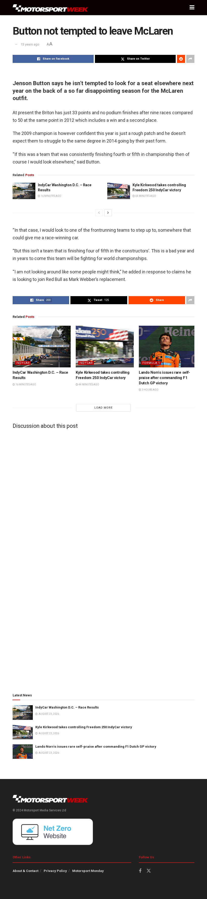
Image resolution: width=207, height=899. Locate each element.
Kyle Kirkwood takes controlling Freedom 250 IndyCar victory (83, 727)
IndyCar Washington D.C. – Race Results (67, 707)
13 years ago (30, 44)
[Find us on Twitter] (148, 871)
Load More (103, 407)
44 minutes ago (145, 196)
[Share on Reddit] (181, 59)
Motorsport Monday (88, 871)
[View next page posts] (108, 212)
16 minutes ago (50, 196)
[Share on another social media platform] (190, 59)
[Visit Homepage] (50, 8)
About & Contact (25, 871)
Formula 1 (151, 363)
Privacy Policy (55, 871)
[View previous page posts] (99, 212)
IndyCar (23, 363)
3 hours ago (150, 389)
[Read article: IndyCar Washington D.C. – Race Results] (24, 191)
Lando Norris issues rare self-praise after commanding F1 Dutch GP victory (164, 377)
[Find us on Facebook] (140, 871)
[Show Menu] (192, 7)
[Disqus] (103, 496)
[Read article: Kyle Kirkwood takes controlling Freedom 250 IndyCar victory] (118, 191)
